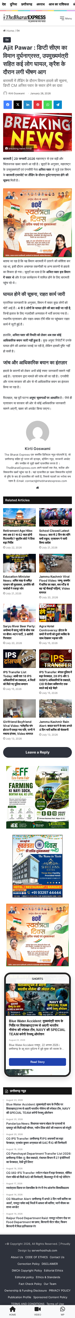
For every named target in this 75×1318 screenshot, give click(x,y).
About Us (17, 1257)
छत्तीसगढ (26, 4)
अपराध (40, 4)
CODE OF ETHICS (36, 1257)
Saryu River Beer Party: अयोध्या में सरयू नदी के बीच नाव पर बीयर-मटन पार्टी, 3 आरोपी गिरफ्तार (19, 632)
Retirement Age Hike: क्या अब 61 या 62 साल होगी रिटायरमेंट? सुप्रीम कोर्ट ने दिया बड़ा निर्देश (19, 536)
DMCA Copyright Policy (27, 1270)
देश (18, 30)
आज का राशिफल (59, 4)
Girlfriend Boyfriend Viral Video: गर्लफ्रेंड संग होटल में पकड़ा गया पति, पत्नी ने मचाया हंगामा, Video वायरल (19, 727)
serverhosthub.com (44, 1250)
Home (10, 30)
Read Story (37, 1061)
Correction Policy (29, 1263)
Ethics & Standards (48, 1277)
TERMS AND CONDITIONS (27, 1303)
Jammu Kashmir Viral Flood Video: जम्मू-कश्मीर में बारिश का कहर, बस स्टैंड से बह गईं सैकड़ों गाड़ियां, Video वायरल (54, 584)
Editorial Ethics (53, 1270)
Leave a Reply (38, 752)
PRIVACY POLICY (60, 1290)
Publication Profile (19, 1297)
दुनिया (13, 4)
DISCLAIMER (50, 1263)
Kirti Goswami (17, 93)
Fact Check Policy (30, 1283)
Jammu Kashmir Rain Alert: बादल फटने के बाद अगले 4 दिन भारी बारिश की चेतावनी (55, 725)
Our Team (50, 1283)
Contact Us (57, 1257)
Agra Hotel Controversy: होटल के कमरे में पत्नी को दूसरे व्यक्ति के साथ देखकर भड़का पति (54, 632)
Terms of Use (55, 1303)
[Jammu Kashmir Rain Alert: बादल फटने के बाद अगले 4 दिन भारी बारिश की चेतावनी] (55, 708)
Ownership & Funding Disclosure (25, 1290)
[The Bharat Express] (24, 18)
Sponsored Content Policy (50, 1297)
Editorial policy (24, 1277)
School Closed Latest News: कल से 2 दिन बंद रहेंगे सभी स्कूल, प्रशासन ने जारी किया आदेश (54, 536)
